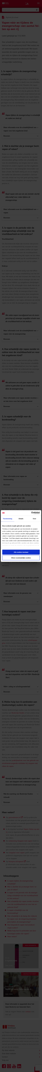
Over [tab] (34, 518)
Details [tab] (21, 518)
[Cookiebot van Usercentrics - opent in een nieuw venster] (31, 513)
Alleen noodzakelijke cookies (21, 558)
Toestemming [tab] (7, 518)
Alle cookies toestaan (21, 552)
